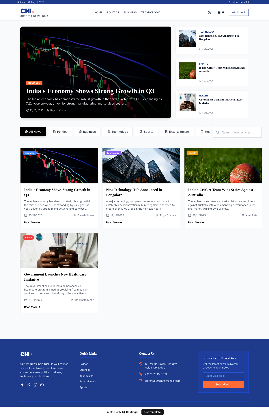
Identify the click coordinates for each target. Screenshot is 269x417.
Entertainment (179, 131)
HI (223, 12)
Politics (113, 12)
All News (35, 131)
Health (209, 131)
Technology (150, 12)
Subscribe (222, 384)
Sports (148, 131)
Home (98, 12)
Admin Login (238, 12)
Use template (152, 412)
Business (130, 12)
